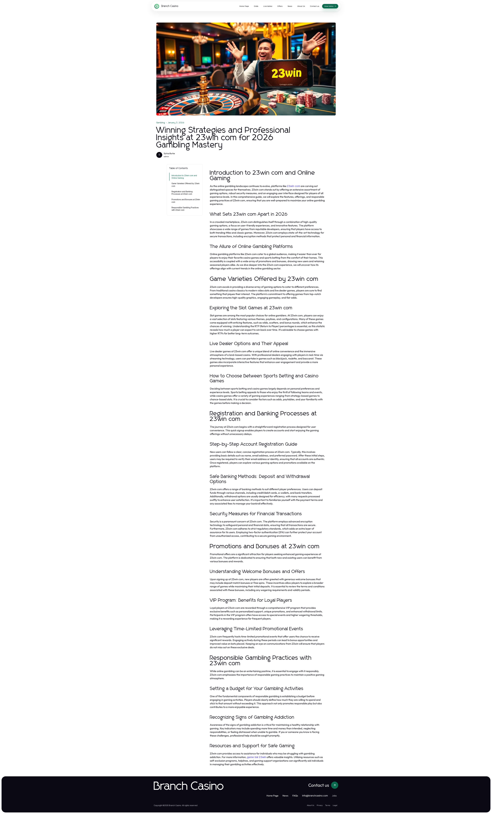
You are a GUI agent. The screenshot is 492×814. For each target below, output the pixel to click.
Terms (327, 805)
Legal (335, 805)
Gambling (160, 123)
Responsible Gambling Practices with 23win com (185, 208)
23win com (293, 186)
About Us (310, 805)
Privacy (320, 805)
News (285, 795)
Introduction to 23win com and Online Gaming (184, 176)
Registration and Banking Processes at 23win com (182, 192)
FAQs (295, 795)
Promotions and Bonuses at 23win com (186, 200)
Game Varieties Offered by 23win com (185, 184)
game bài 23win (256, 757)
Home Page (272, 795)
